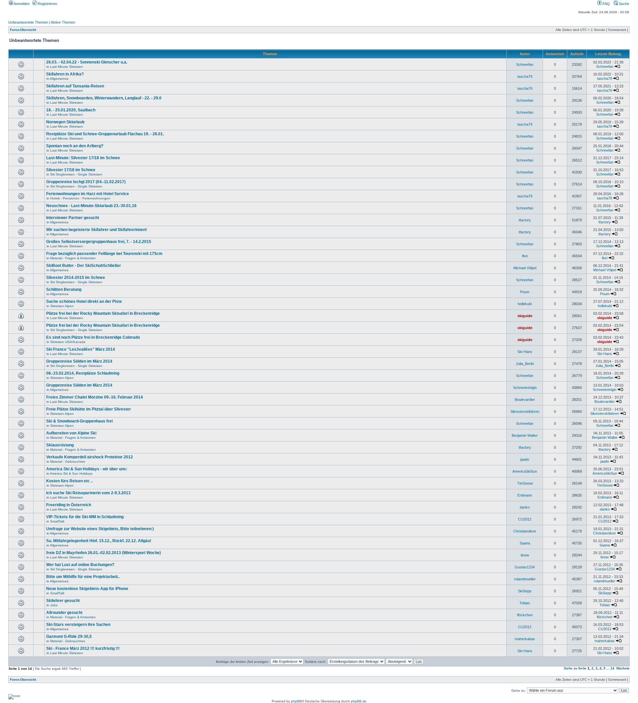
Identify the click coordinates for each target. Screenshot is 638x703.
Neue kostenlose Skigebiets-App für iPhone (87, 588)
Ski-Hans (524, 352)
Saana (525, 543)
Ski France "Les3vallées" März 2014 (80, 349)
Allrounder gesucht (64, 612)
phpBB (296, 701)
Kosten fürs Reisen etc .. (69, 481)
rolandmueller (525, 579)
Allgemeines (59, 78)
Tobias (524, 603)
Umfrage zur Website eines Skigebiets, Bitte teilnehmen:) (100, 529)
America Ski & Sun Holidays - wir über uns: (86, 469)
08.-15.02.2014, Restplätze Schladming (82, 373)
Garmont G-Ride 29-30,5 (69, 636)
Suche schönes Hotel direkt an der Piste (84, 301)
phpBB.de (359, 701)
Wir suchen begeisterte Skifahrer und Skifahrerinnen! (96, 229)
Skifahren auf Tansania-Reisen (75, 86)
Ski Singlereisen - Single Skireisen (76, 174)
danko (525, 507)
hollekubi (525, 304)
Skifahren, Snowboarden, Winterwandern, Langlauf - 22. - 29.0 (103, 98)
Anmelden (21, 4)
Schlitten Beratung (63, 289)
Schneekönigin (525, 388)
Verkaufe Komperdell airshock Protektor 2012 (89, 457)
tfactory (525, 220)
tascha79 (524, 76)
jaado (524, 459)
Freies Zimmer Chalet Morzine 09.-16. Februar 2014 (94, 397)
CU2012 (524, 519)
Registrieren (47, 4)
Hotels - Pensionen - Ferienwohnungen (80, 198)
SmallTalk (57, 521)
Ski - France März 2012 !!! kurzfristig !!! (83, 648)
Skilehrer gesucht (63, 600)
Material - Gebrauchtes (67, 461)
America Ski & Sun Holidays (71, 473)
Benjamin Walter (525, 435)
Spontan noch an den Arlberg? (74, 146)
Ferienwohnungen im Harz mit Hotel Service (87, 193)
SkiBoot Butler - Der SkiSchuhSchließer (83, 265)
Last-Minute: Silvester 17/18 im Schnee (83, 158)
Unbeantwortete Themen (28, 22)
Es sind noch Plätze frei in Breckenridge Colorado (93, 337)
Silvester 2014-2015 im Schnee (75, 277)
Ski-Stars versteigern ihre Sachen (78, 624)
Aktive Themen (63, 22)
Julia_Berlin (525, 364)
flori (525, 256)
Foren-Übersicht (23, 30)
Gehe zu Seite (575, 668)
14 (612, 668)
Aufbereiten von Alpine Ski (71, 433)
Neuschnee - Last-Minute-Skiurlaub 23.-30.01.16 (91, 205)
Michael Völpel (524, 268)
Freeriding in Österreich (68, 505)
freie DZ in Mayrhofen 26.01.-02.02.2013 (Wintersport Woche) (103, 552)
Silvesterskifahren (524, 411)
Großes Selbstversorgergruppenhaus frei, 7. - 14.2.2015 (98, 241)
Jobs (53, 605)
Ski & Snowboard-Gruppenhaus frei (79, 421)
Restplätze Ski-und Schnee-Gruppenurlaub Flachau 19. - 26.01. (105, 134)
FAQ (605, 4)
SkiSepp (524, 591)
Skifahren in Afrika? (65, 74)
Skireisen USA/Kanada (67, 342)
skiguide (524, 316)
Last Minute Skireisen (66, 66)
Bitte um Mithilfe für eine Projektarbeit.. (83, 576)
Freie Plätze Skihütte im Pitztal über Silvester (88, 409)
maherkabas (525, 639)
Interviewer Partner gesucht (72, 217)
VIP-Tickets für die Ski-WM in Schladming (85, 517)
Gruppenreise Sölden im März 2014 (79, 361)
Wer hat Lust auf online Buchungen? (80, 564)
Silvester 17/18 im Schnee (70, 170)
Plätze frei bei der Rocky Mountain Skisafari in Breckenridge (103, 313)
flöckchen (525, 615)
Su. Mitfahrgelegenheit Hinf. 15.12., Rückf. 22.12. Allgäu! (98, 540)
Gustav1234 (525, 567)
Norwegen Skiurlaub (65, 122)
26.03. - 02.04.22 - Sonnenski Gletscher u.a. (86, 62)
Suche (623, 4)
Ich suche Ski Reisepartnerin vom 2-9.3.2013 (88, 493)
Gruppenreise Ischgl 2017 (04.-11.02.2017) (86, 181)
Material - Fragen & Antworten (73, 258)
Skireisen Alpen (62, 306)
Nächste (623, 668)
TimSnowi (525, 483)
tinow (525, 555)
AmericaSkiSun (524, 471)
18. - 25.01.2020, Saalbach (70, 110)
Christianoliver (524, 531)
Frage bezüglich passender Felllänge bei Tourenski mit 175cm (104, 253)
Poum (524, 292)
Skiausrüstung (60, 445)
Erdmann (524, 495)
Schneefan (524, 64)
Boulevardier (525, 400)
